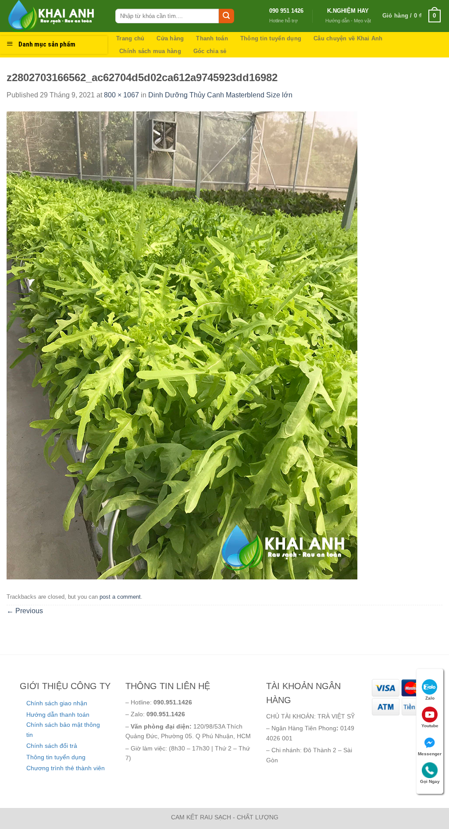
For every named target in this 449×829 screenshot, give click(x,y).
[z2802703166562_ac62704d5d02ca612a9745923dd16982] (182, 345)
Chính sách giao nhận (56, 703)
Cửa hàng (170, 38)
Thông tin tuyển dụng (270, 38)
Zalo (430, 698)
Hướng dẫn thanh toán (57, 714)
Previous (25, 611)
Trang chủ (130, 38)
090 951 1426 (286, 10)
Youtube (429, 725)
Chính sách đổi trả (51, 745)
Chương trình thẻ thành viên (65, 768)
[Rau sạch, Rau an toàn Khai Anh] (54, 16)
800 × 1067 (121, 95)
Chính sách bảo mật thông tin (63, 729)
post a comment (120, 596)
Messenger (430, 753)
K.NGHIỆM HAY (348, 10)
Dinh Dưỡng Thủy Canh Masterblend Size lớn (220, 95)
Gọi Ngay (430, 781)
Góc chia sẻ (210, 51)
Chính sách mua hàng (150, 51)
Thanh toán (212, 38)
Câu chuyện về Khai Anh (348, 38)
